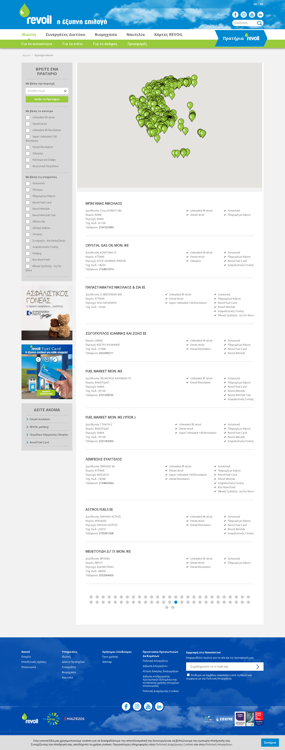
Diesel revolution (40, 419)
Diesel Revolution (43, 147)
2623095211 (106, 353)
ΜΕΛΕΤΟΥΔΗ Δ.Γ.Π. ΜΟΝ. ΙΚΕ (108, 551)
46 (200, 602)
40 (163, 602)
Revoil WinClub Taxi (44, 215)
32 (115, 602)
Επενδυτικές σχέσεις (33, 662)
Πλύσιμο (38, 190)
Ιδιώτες (28, 34)
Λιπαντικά (39, 183)
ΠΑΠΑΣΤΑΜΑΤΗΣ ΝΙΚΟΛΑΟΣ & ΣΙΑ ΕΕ (115, 287)
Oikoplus (38, 153)
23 (224, 597)
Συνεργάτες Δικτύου (65, 34)
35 (133, 602)
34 (127, 602)
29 (97, 602)
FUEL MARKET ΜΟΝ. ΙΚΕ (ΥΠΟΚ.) (111, 417)
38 (151, 602)
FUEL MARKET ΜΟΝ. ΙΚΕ (104, 371)
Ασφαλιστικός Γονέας (45, 247)
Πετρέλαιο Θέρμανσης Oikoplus (49, 434)
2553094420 (106, 575)
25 (236, 597)
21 (212, 597)
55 (166, 607)
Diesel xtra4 (40, 124)
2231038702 (106, 395)
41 (169, 602)
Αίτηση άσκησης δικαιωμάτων (160, 671)
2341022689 (106, 227)
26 (242, 597)
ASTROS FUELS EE (99, 509)
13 (163, 597)
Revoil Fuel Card (42, 202)
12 (157, 597)
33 (121, 602)
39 (157, 602)
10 (145, 597)
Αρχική (26, 55)
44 (187, 602)
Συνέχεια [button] (270, 742)
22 (218, 597)
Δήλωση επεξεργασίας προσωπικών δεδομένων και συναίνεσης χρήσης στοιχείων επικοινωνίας (161, 681)
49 (218, 602)
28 (91, 602)
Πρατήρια (229, 39)
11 (151, 597)
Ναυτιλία (135, 34)
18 (193, 597)
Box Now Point (41, 259)
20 (206, 597)
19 (200, 597)
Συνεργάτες (69, 667)
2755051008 (106, 533)
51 (230, 602)
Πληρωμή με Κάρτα (44, 196)
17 (187, 597)
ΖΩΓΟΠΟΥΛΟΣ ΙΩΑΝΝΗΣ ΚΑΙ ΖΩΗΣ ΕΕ (116, 333)
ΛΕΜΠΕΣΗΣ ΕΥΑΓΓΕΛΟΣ (104, 459)
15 (175, 597)
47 (206, 602)
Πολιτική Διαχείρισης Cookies (175, 744)
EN (261, 4)
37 (145, 602)
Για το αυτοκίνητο (36, 44)
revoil (35, 14)
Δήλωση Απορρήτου (155, 666)
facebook (235, 14)
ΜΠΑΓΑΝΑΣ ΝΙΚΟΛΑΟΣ (104, 203)
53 (242, 602)
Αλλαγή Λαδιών (41, 228)
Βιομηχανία (106, 34)
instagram (244, 14)
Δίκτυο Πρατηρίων (73, 662)
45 (193, 602)
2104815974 (106, 269)
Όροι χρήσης (110, 656)
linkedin (260, 14)
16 (181, 597)
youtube (252, 14)
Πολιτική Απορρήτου (219, 744)
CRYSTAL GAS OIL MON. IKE (107, 245)
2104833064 (106, 483)
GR (255, 4)
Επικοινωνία (28, 667)
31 (109, 602)
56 (172, 607)
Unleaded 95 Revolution (47, 130)
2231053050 (106, 441)
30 (103, 602)
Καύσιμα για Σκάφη (44, 159)
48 (212, 602)
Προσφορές (137, 44)
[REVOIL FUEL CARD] (46, 371)
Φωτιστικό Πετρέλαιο (46, 166)
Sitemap (107, 662)
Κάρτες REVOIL (168, 34)
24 (230, 597)
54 (248, 602)
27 (248, 597)
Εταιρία (26, 656)
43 (181, 602)
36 (139, 602)
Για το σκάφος (105, 44)
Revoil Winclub (41, 209)
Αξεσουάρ (39, 221)
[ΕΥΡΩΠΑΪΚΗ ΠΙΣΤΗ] (46, 312)
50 (224, 602)
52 (236, 602)
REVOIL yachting (39, 427)
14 (169, 597)
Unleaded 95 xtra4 (43, 117)
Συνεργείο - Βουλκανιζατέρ (49, 240)
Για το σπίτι (73, 44)
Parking (37, 253)
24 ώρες (37, 234)
